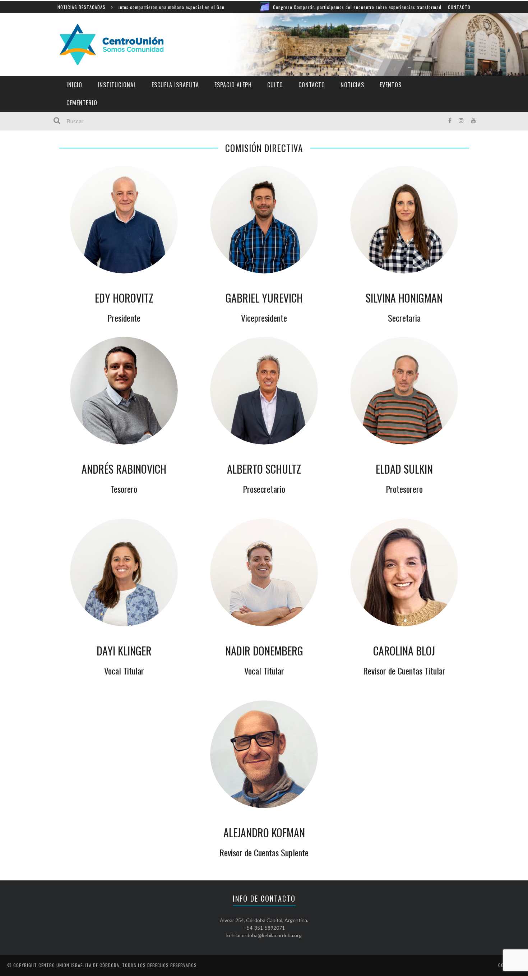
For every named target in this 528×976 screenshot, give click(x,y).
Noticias (352, 84)
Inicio (74, 84)
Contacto (459, 7)
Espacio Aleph (233, 84)
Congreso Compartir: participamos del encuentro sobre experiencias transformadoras (329, 7)
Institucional (117, 84)
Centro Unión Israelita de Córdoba (78, 965)
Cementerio (81, 102)
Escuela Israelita (175, 84)
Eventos (391, 84)
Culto (275, 84)
